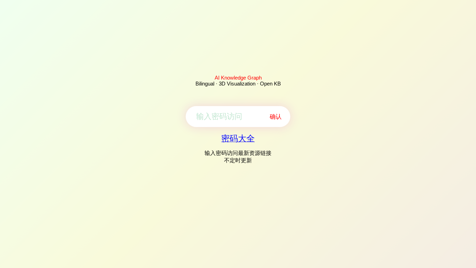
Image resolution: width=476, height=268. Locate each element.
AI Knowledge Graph (238, 78)
